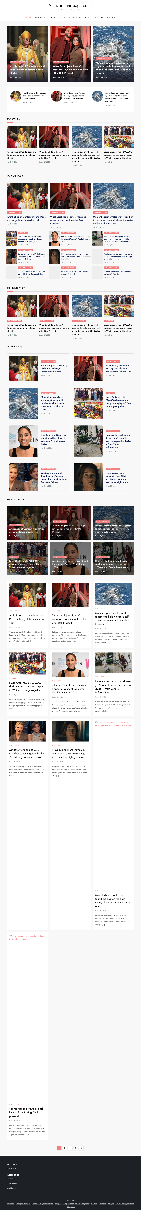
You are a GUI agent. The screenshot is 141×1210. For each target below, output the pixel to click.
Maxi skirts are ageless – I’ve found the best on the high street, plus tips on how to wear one (118, 256)
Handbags (40, 17)
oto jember (85, 1203)
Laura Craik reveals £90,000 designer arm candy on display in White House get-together (119, 155)
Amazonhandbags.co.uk (70, 5)
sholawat (94, 1203)
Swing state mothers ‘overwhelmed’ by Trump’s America (118, 272)
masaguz (111, 1203)
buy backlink (120, 1203)
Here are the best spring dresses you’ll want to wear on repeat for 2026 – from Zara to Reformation (117, 239)
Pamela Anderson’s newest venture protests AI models (74, 272)
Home (28, 17)
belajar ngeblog (61, 1203)
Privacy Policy (108, 17)
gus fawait (130, 1203)
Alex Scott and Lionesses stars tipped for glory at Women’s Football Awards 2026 (75, 239)
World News (75, 17)
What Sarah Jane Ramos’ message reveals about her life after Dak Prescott (70, 69)
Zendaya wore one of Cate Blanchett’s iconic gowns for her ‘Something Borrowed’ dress (33, 256)
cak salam (11, 1203)
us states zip (36, 1203)
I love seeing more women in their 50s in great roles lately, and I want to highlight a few (76, 256)
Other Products (57, 17)
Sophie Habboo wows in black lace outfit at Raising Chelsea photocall (31, 272)
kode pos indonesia (23, 1203)
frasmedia (102, 1203)
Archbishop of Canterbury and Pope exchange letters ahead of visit (27, 69)
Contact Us (91, 17)
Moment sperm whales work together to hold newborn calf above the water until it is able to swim (113, 68)
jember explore (48, 1203)
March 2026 (11, 1168)
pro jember (71, 1206)
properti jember (74, 1203)
